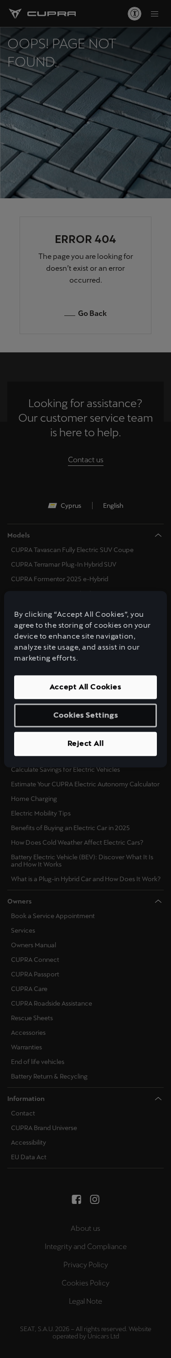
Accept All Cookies (85, 686)
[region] (85, 679)
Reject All (85, 743)
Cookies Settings (85, 715)
